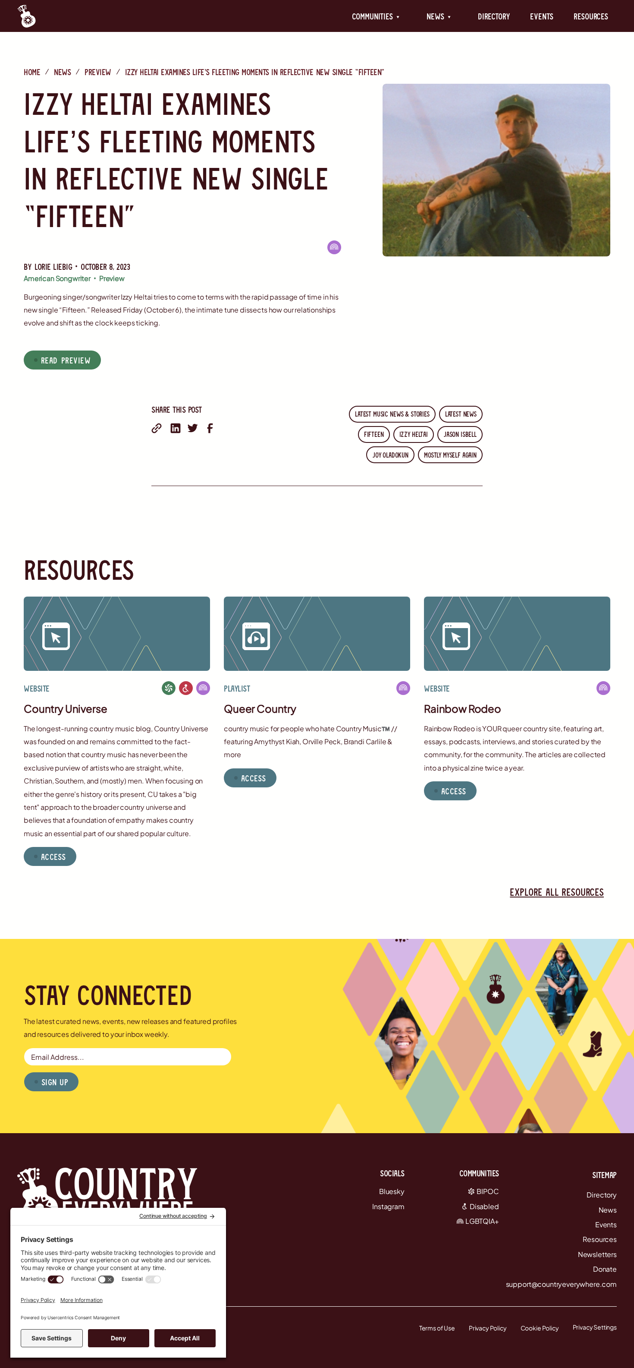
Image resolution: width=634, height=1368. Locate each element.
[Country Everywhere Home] (26, 16)
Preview (98, 71)
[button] (375, 16)
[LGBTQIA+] (334, 247)
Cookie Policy (540, 1328)
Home (32, 71)
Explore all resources (557, 891)
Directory (494, 16)
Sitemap (604, 1174)
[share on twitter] (193, 428)
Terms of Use (437, 1328)
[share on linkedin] (175, 428)
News (62, 71)
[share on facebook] (210, 428)
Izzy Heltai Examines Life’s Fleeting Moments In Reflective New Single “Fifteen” (255, 71)
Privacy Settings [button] (595, 1327)
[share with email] (156, 428)
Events (541, 16)
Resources (591, 16)
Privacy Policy (488, 1328)
